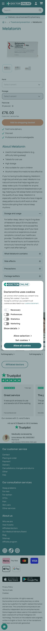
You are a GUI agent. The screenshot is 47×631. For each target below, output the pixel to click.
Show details (10, 328)
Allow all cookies (22, 345)
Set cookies (21, 340)
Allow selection (22, 335)
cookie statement (32, 303)
